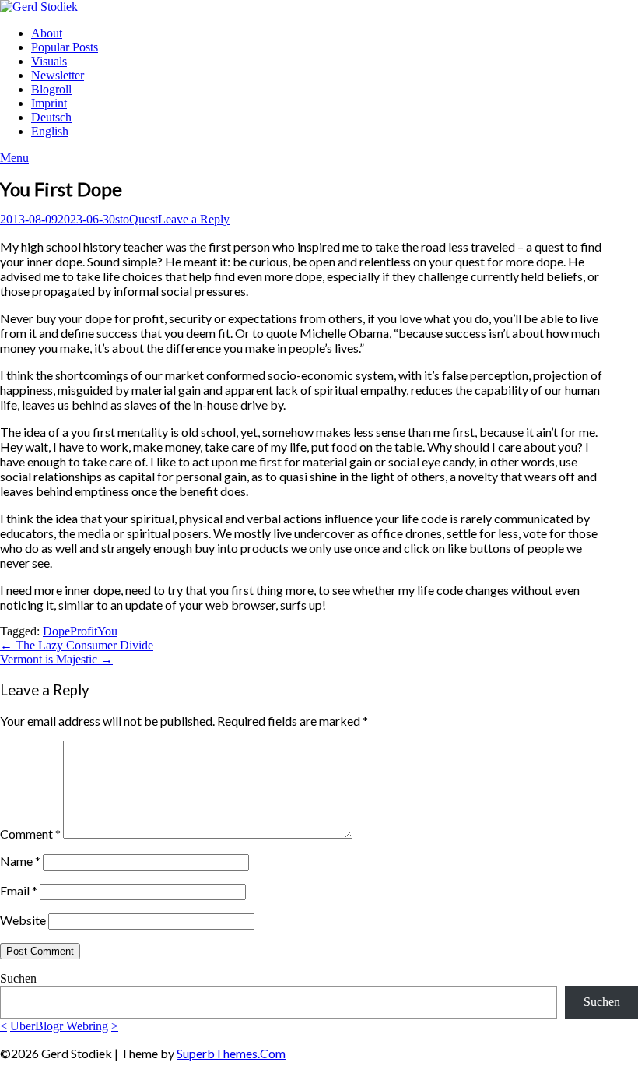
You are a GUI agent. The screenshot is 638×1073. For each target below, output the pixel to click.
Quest (143, 219)
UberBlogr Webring (59, 1026)
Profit (83, 631)
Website (23, 920)
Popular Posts (64, 47)
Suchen (18, 978)
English (49, 131)
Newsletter (57, 75)
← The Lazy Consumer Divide (76, 645)
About (46, 33)
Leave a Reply (194, 219)
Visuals (49, 61)
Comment (30, 833)
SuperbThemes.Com (231, 1053)
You (107, 631)
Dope (56, 631)
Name (20, 860)
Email (18, 890)
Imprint (49, 103)
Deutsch (51, 117)
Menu (14, 157)
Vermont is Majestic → (56, 659)
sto (122, 219)
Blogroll (51, 89)
